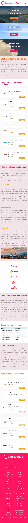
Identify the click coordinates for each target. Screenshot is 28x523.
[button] (25, 3)
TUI (15, 337)
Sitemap (9, 517)
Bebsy (24, 314)
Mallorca (2, 74)
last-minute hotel (20, 355)
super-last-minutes (11, 313)
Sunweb (19, 177)
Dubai (8, 352)
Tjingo (25, 309)
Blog (2, 517)
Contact (5, 517)
